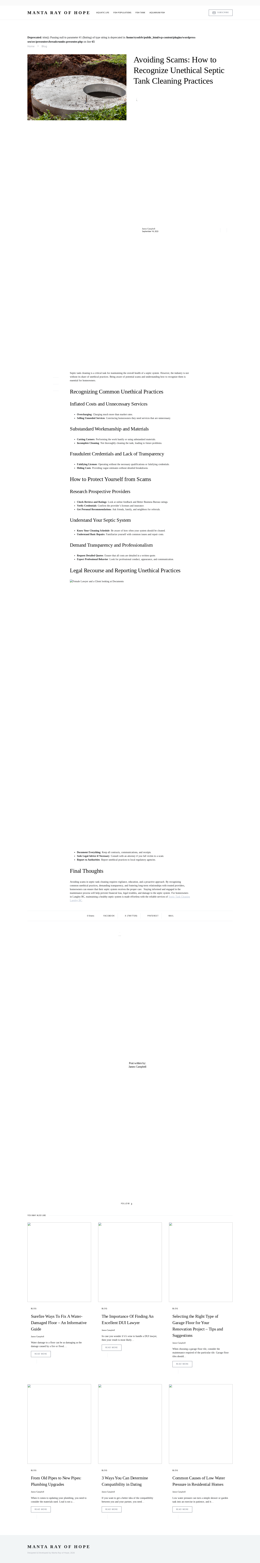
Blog (44, 46)
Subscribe (223, 12)
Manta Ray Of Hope (59, 12)
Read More (41, 1354)
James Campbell (148, 229)
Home (30, 46)
